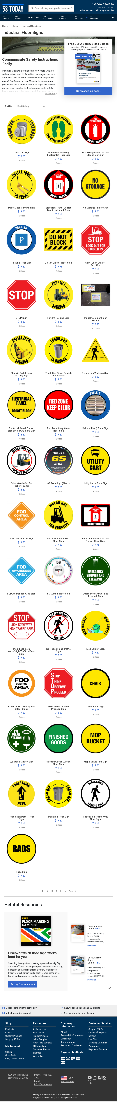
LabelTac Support (98, 1032)
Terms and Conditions (71, 1045)
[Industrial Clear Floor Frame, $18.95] (95, 295)
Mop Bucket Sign (95, 649)
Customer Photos (41, 1049)
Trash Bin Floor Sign (58, 817)
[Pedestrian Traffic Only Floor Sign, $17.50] (95, 793)
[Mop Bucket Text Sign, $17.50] (95, 738)
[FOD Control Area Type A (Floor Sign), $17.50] (21, 683)
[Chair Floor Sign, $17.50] (95, 683)
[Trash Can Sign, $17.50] (21, 129)
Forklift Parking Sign (58, 318)
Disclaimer (66, 1038)
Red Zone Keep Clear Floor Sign (58, 429)
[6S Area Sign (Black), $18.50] (58, 460)
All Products (79, 17)
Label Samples (86, 10)
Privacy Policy (39, 1094)
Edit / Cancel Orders (14, 1058)
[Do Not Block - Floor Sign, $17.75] (58, 239)
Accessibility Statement (72, 1035)
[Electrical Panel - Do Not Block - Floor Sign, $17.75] (95, 515)
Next (71, 891)
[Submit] (31, 8)
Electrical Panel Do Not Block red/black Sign (58, 209)
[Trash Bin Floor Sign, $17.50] (58, 793)
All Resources (39, 1029)
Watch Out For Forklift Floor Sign (58, 539)
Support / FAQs (96, 1029)
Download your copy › (88, 91)
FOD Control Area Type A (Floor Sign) (21, 707)
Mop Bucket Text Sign (95, 762)
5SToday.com (54, 1097)
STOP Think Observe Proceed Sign (58, 707)
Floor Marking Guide (94, 927)
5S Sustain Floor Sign (58, 594)
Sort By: (8, 106)
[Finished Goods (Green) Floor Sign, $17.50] (58, 738)
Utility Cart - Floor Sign (95, 483)
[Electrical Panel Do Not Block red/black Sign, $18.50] (58, 184)
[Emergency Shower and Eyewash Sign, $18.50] (95, 570)
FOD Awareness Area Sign (21, 594)
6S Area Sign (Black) (58, 483)
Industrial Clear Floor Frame (95, 319)
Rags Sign (21, 872)
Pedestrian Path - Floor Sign (21, 818)
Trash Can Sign (21, 152)
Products (9, 1029)
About (64, 1032)
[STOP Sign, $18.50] (21, 295)
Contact (92, 1036)
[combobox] (51, 8)
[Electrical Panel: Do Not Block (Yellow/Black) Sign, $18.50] (21, 405)
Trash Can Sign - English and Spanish (58, 374)
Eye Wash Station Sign (21, 762)
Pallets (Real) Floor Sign (95, 428)
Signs (38, 17)
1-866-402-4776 (103, 4)
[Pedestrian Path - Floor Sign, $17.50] (21, 793)
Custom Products (62, 17)
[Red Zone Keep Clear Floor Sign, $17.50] (58, 405)
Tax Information (68, 1042)
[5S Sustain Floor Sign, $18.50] (58, 570)
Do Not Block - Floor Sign (58, 263)
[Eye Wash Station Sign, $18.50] (21, 738)
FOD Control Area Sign (21, 538)
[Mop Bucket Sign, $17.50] (95, 625)
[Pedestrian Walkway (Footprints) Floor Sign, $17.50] (58, 129)
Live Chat (93, 1039)
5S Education (94, 17)
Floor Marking (18, 17)
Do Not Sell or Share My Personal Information (65, 1094)
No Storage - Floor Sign (95, 208)
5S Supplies (6, 17)
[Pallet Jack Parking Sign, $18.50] (21, 184)
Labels (31, 17)
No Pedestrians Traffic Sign (58, 650)
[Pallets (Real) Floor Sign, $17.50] (95, 405)
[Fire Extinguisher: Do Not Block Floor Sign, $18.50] (95, 129)
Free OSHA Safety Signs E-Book (88, 43)
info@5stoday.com (43, 1084)
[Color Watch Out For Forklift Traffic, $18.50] (21, 460)
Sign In (105, 17)
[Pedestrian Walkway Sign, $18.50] (95, 350)
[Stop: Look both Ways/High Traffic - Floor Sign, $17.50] (21, 625)
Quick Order (11, 1055)
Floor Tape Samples (105, 10)
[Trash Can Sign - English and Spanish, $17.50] (58, 350)
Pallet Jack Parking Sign (21, 208)
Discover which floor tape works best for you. (32, 955)
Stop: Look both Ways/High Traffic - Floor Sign (21, 651)
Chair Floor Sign (95, 706)
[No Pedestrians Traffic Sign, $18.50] (58, 625)
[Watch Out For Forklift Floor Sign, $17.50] (58, 515)
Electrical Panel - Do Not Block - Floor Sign (95, 539)
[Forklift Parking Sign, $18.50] (58, 295)
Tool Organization (48, 17)
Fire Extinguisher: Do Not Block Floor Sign (95, 153)
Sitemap (37, 1053)
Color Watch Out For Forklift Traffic (21, 484)
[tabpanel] (88, 936)
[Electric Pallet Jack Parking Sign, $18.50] (21, 350)
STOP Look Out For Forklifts (95, 264)
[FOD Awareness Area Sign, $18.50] (21, 570)
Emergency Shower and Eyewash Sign (95, 595)
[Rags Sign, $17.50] (21, 849)
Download (91, 946)
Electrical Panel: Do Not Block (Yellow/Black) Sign (21, 429)
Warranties (38, 1056)
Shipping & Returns (98, 1042)
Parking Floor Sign (21, 263)
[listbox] (31, 106)
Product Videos (40, 1036)
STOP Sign (21, 318)
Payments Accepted (98, 1049)
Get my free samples (22, 984)
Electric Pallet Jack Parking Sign (21, 374)
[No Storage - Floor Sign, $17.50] (95, 184)
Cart (112, 17)
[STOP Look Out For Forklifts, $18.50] (95, 239)
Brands (8, 1032)
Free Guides (38, 1032)
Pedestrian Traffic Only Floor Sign (95, 818)
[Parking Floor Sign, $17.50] (21, 239)
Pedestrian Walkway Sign (95, 373)
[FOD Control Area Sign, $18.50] (21, 515)
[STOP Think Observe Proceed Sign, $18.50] (58, 683)
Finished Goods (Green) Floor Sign (58, 763)
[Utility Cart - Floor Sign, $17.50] (95, 460)
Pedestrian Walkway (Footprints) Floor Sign (58, 153)
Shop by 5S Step (13, 1039)
